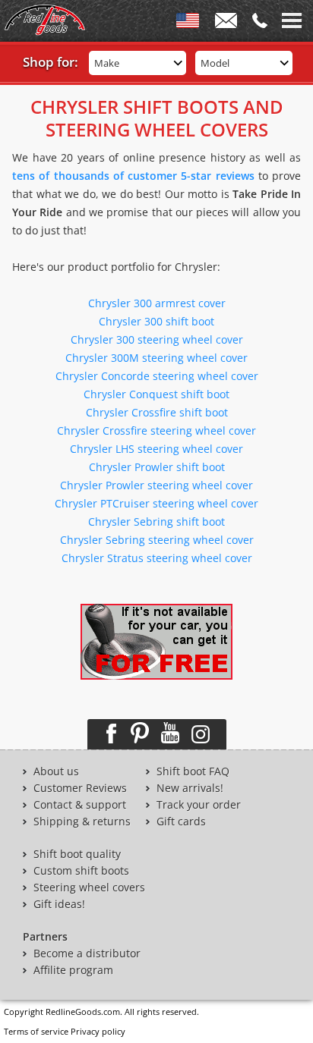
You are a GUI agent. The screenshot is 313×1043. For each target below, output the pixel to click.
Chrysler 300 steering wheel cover (157, 339)
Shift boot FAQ (192, 771)
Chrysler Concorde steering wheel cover (156, 376)
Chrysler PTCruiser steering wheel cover (156, 503)
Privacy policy (98, 1031)
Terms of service (36, 1031)
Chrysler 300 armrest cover (157, 303)
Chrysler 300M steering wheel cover (156, 357)
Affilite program (73, 970)
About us (56, 771)
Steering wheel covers (89, 887)
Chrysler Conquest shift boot (156, 394)
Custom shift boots (81, 871)
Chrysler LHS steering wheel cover (156, 448)
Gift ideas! (59, 904)
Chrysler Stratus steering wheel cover (157, 558)
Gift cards (181, 821)
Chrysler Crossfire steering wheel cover (156, 430)
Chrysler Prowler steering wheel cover (156, 485)
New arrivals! (189, 788)
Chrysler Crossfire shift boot (157, 412)
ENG (187, 23)
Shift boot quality (77, 854)
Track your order (198, 805)
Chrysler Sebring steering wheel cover (157, 539)
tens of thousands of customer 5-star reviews (133, 175)
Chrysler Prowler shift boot (157, 467)
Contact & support (79, 805)
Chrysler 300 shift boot (156, 321)
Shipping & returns (82, 821)
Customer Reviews (80, 788)
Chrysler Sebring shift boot (156, 521)
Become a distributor (87, 953)
